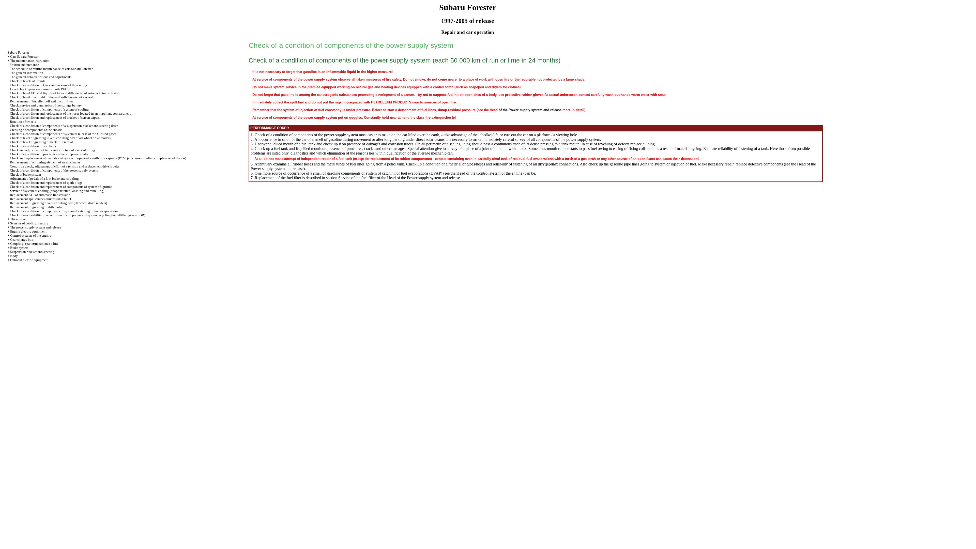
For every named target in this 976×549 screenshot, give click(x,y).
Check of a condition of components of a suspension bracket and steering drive (64, 126)
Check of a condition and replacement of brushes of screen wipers (55, 117)
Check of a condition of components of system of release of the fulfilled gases (63, 134)
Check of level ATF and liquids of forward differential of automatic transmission (64, 93)
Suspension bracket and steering (32, 252)
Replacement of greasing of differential (37, 207)
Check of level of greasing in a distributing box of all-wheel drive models (60, 138)
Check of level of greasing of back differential (41, 142)
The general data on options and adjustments (40, 77)
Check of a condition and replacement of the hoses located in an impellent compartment (70, 113)
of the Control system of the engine (494, 173)
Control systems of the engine (30, 235)
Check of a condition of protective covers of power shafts (49, 154)
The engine (18, 219)
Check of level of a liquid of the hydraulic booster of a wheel (51, 97)
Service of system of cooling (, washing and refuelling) (57, 191)
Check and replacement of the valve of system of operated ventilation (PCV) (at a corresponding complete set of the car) (98, 158)
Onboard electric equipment (29, 260)
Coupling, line (34, 244)
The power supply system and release (35, 227)
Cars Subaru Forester (24, 56)
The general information (26, 73)
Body (14, 256)
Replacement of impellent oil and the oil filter (41, 101)
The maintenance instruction (30, 61)
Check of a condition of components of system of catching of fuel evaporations (64, 211)
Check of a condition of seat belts (33, 146)
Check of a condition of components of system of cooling (49, 109)
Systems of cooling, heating (29, 223)
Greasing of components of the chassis (36, 130)
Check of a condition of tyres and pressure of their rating (48, 85)
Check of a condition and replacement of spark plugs (46, 183)
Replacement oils (40, 199)
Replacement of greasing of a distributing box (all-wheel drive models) (58, 203)
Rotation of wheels (23, 122)
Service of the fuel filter (357, 178)
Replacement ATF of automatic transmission (40, 195)
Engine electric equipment (28, 231)
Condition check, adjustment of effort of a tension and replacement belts (64, 166)
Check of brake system (25, 174)
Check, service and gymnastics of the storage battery (46, 105)
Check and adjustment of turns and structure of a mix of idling (52, 150)
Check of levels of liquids (27, 81)
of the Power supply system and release (530, 110)
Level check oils (40, 89)
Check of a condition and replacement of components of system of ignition (61, 187)
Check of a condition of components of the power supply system (54, 170)
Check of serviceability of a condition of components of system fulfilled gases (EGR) (77, 215)
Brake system (19, 248)
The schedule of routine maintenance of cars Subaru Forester (51, 69)
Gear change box (21, 239)
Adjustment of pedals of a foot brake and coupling (44, 178)
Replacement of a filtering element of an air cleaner (45, 162)
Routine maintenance (24, 65)
